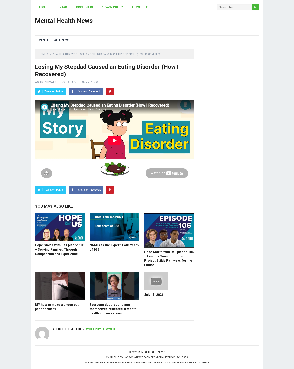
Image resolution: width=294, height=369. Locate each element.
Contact (62, 7)
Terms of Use (140, 7)
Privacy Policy (112, 7)
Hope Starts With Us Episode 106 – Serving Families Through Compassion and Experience (59, 249)
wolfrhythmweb (45, 82)
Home (42, 54)
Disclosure (85, 7)
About (43, 7)
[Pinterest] (110, 91)
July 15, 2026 (153, 295)
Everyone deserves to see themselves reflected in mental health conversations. (113, 309)
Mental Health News (64, 20)
